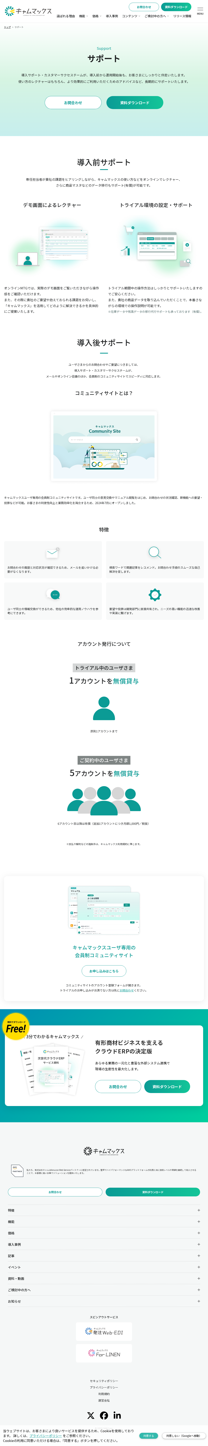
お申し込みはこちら (104, 971)
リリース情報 (182, 16)
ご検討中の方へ (155, 16)
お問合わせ (144, 7)
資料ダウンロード (176, 7)
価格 (95, 16)
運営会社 (104, 1400)
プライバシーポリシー (104, 1387)
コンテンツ (129, 16)
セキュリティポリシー (104, 1381)
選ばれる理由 (66, 16)
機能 (82, 16)
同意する (148, 1436)
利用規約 (104, 1394)
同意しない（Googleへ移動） (184, 1436)
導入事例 (112, 16)
